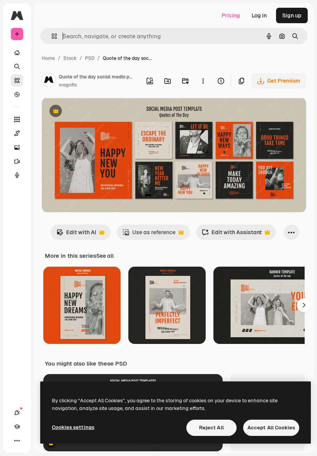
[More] (17, 440)
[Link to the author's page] (49, 81)
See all (105, 255)
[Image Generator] (17, 147)
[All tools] (17, 119)
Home (48, 58)
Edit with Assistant (232, 234)
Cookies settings (73, 427)
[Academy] (17, 426)
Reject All (211, 427)
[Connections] (17, 413)
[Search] (17, 66)
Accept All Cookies (271, 427)
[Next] (304, 305)
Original (91, 112)
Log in (259, 15)
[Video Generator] (17, 161)
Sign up (292, 15)
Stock (70, 58)
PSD (89, 58)
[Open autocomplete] (51, 36)
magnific (68, 85)
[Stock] (17, 80)
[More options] (203, 80)
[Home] (17, 52)
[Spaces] (17, 133)
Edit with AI (76, 234)
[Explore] (17, 94)
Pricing (231, 15)
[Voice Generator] (17, 175)
